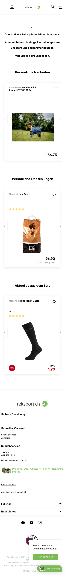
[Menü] (4, 7)
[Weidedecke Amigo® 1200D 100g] (33, 127)
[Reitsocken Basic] (25, 305)
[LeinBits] (25, 198)
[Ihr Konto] (12, 7)
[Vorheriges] (5, 119)
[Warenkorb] (59, 7)
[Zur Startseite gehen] (32, 6)
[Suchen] (52, 7)
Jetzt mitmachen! (45, 557)
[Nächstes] (60, 119)
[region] (32, 120)
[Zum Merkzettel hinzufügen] (56, 88)
